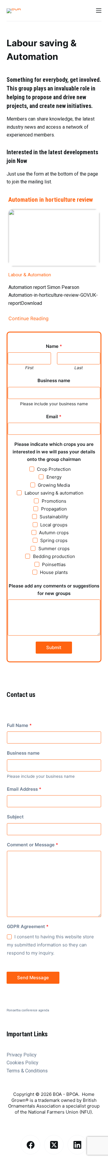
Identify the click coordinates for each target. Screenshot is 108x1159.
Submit (54, 647)
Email (54, 416)
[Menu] (98, 10)
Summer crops (54, 548)
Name (54, 346)
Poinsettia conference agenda (28, 1010)
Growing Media (54, 485)
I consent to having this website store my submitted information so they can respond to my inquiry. (50, 945)
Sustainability (54, 517)
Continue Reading (28, 318)
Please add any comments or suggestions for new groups (54, 589)
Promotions (54, 501)
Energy (54, 477)
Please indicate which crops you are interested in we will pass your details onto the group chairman (54, 451)
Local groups (54, 525)
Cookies (16, 1062)
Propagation (54, 509)
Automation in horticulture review (50, 199)
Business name (54, 380)
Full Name (19, 725)
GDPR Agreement (28, 926)
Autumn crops (54, 532)
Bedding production (54, 556)
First (29, 367)
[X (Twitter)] (54, 1144)
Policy (31, 1062)
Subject (15, 817)
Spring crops (54, 540)
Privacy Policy (22, 1055)
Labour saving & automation (54, 493)
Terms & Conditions (27, 1071)
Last (78, 367)
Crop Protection (54, 469)
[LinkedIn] (77, 1144)
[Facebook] (30, 1144)
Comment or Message (32, 845)
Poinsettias (54, 564)
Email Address (24, 789)
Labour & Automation (29, 274)
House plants (54, 572)
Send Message (33, 977)
